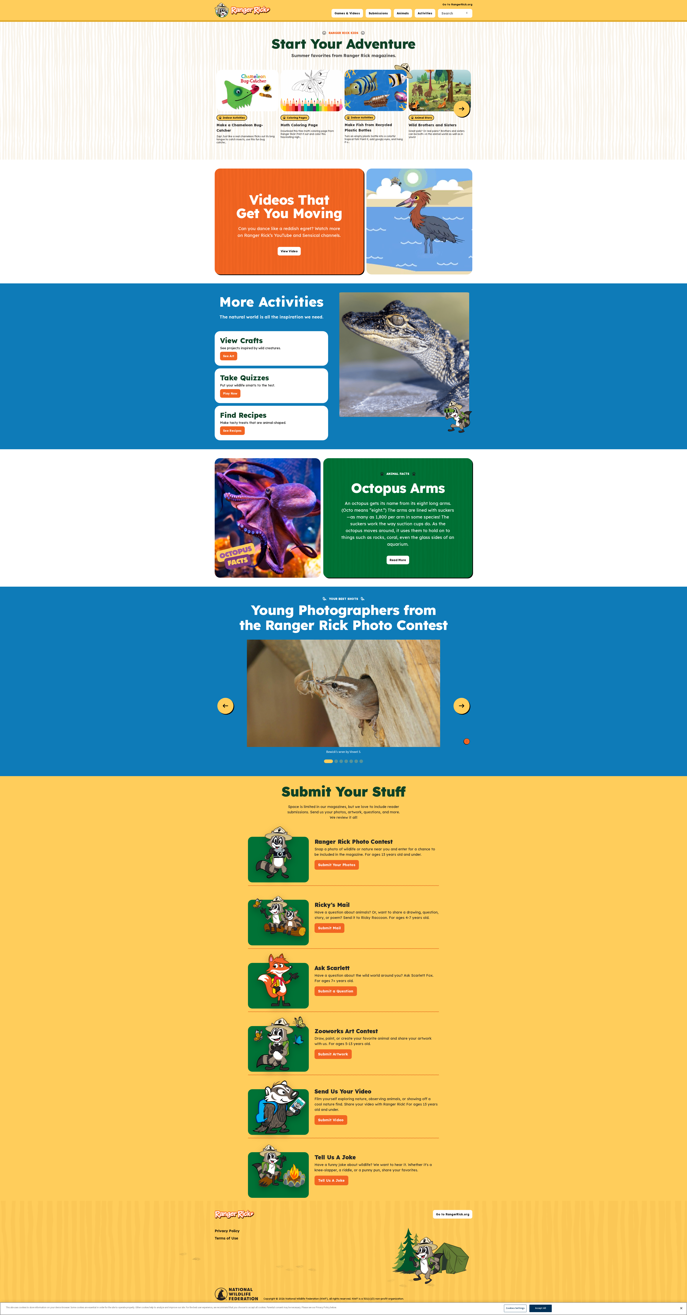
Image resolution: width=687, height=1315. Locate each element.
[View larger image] (343, 693)
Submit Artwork (333, 1054)
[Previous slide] (225, 706)
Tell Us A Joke (331, 1180)
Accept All (540, 1308)
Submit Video (331, 1120)
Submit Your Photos (336, 865)
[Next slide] (462, 109)
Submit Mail (329, 928)
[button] (328, 761)
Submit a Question (335, 991)
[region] (343, 1308)
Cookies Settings (515, 1308)
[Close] (681, 1308)
